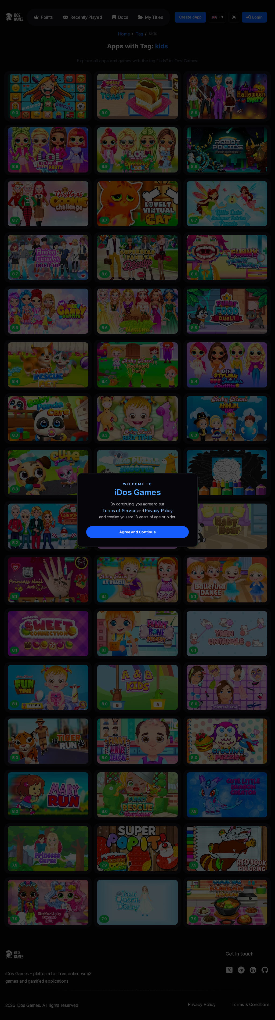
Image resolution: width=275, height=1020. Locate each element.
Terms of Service (119, 510)
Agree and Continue (137, 532)
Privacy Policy (159, 510)
